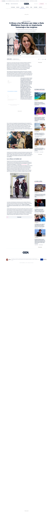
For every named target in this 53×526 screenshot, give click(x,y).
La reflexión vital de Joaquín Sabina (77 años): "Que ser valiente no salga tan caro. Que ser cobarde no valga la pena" (39, 210)
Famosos (27, 7)
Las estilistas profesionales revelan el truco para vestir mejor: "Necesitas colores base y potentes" (39, 149)
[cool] (26, 3)
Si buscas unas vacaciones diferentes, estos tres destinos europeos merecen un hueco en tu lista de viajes (39, 103)
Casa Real (22, 7)
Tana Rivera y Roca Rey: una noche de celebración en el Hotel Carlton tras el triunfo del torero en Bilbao (40, 195)
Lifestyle (40, 7)
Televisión (35, 7)
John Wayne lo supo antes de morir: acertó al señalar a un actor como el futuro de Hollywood (39, 134)
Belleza (17, 7)
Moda (31, 7)
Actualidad (13, 7)
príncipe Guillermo (24, 164)
